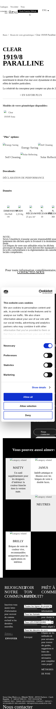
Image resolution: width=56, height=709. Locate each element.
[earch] (31, 14)
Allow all (28, 396)
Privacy (48, 701)
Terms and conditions (25, 701)
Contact (39, 701)
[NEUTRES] (43, 497)
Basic (5, 35)
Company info (8, 701)
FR (10, 11)
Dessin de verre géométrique (22, 35)
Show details (39, 387)
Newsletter (14, 7)
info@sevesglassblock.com (39, 703)
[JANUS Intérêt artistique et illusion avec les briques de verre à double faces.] (43, 460)
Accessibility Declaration (14, 703)
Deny (28, 415)
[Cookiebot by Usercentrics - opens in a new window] (39, 292)
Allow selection (28, 406)
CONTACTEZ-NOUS (30, 272)
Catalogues (4, 7)
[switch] (48, 355)
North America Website (27, 11)
